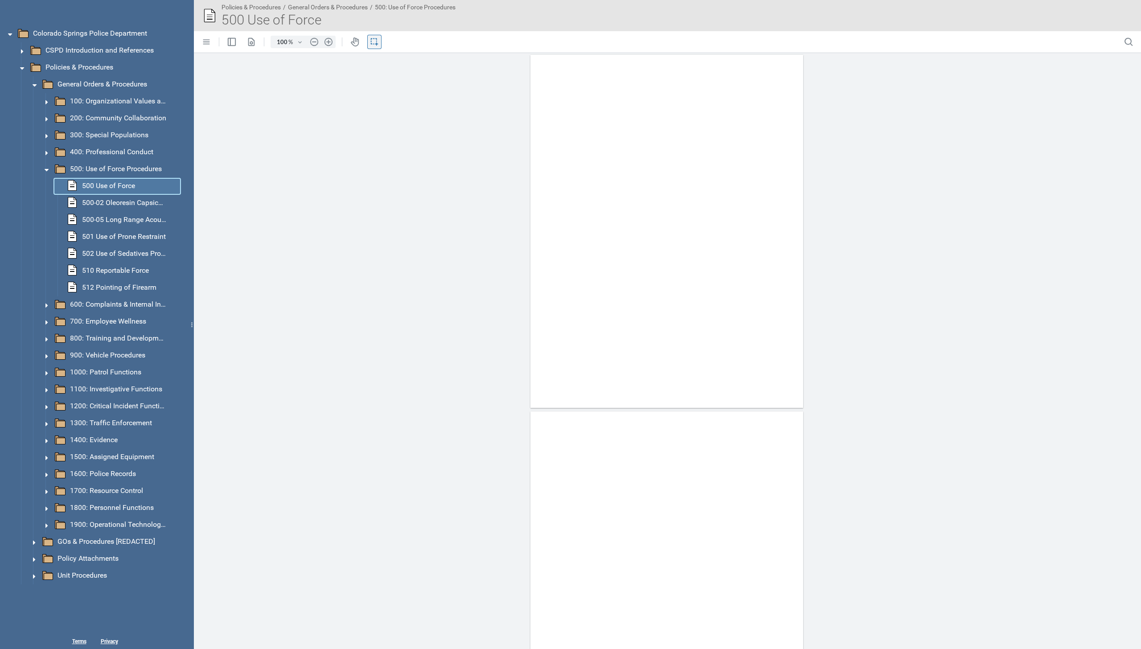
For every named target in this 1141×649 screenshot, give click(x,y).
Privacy (109, 641)
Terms (79, 641)
